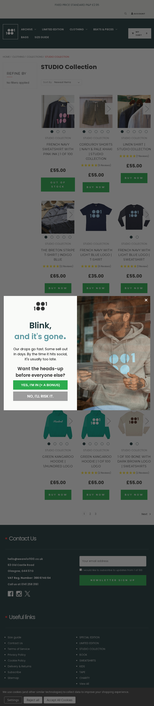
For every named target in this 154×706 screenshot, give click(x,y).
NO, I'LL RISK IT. (40, 396)
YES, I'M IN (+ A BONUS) (40, 385)
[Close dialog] (146, 300)
